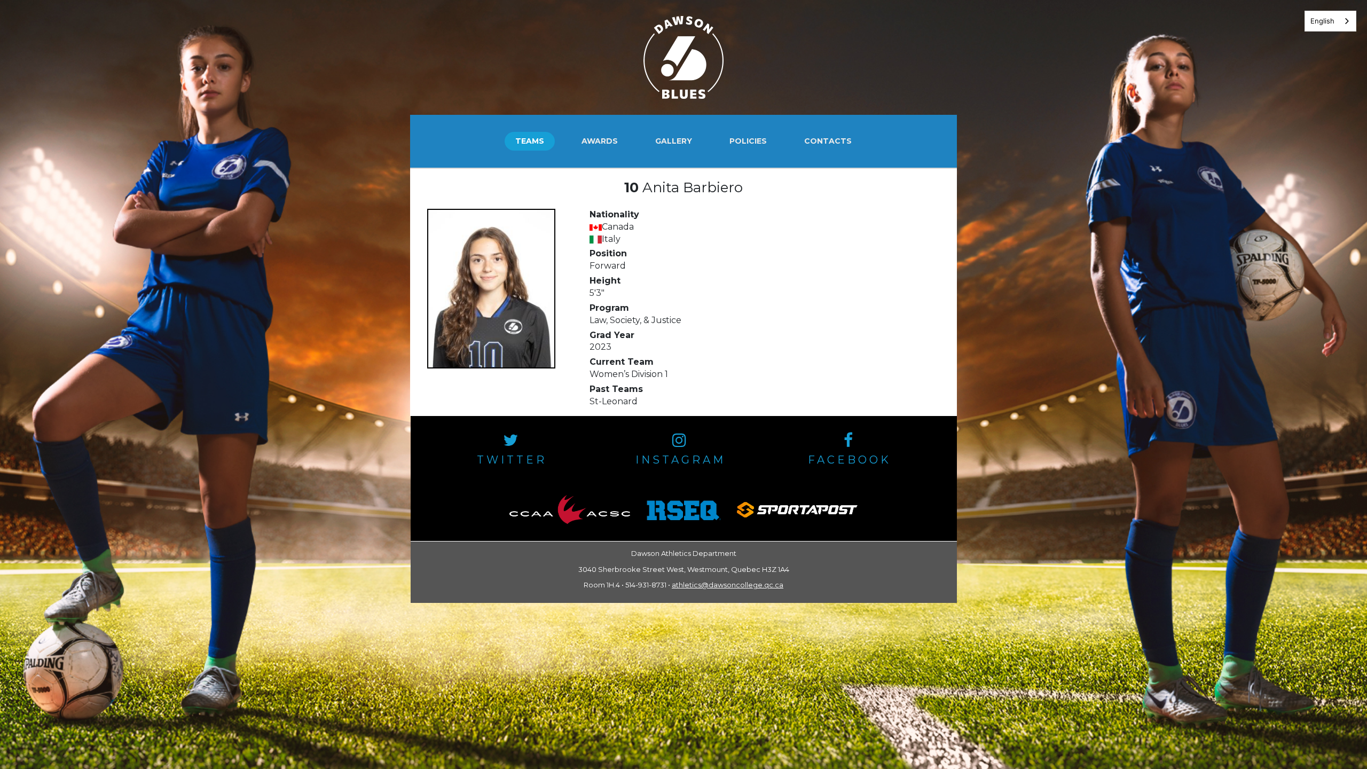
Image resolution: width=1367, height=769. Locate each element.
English (1322, 21)
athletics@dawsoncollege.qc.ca (727, 584)
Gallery (673, 141)
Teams (529, 141)
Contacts (828, 141)
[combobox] (1330, 21)
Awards (600, 141)
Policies (748, 141)
